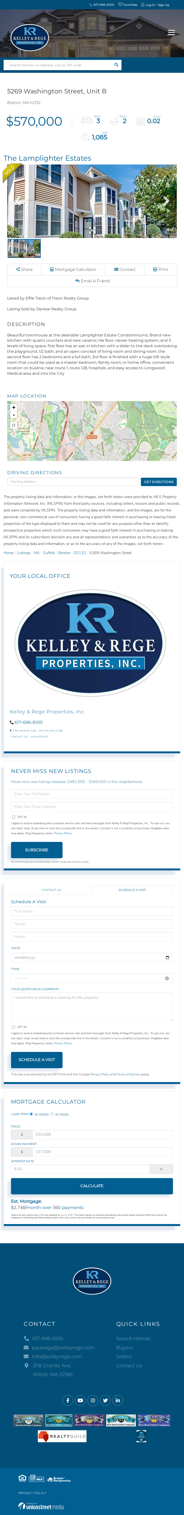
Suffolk (49, 553)
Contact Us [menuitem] (129, 1365)
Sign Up (163, 5)
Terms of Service (128, 1074)
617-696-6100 (103, 4)
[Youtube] (80, 1400)
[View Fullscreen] (13, 425)
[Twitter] (105, 1400)
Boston (64, 553)
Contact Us (18, 736)
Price (15, 1126)
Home (9, 553)
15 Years (62, 1114)
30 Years (41, 1114)
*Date (15, 948)
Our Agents (39, 736)
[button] (116, 65)
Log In (150, 5)
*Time (15, 969)
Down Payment (24, 1144)
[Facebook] (68, 1400)
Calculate (92, 1186)
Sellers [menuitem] (124, 1356)
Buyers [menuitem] (124, 1347)
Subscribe (36, 850)
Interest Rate (22, 1161)
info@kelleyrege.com (57, 1356)
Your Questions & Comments (35, 989)
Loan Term (20, 1114)
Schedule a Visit (132, 890)
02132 (80, 553)
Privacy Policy (63, 833)
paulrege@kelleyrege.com (63, 1347)
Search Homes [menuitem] (133, 1338)
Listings (23, 553)
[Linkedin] (118, 1400)
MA (37, 553)
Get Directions (159, 482)
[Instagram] (93, 1400)
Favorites (130, 4)
